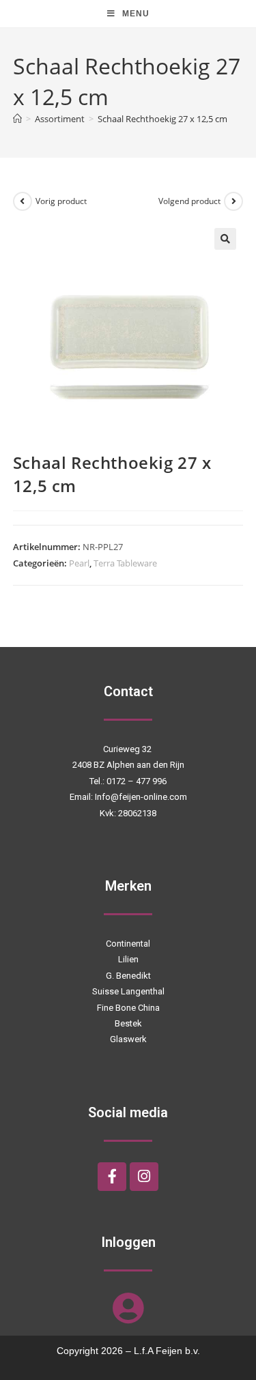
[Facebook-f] (112, 1176)
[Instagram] (144, 1176)
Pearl (79, 563)
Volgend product (189, 201)
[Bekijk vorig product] (22, 201)
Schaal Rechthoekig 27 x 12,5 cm (162, 119)
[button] (225, 239)
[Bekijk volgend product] (233, 201)
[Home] (17, 119)
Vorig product (61, 201)
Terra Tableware (125, 563)
